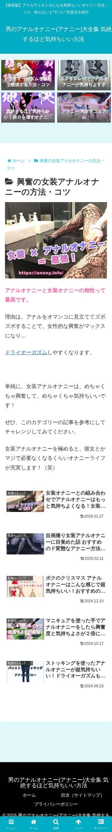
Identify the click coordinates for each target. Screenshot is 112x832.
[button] (100, 777)
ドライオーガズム (26, 352)
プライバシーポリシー (56, 804)
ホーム (29, 795)
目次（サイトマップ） (83, 795)
